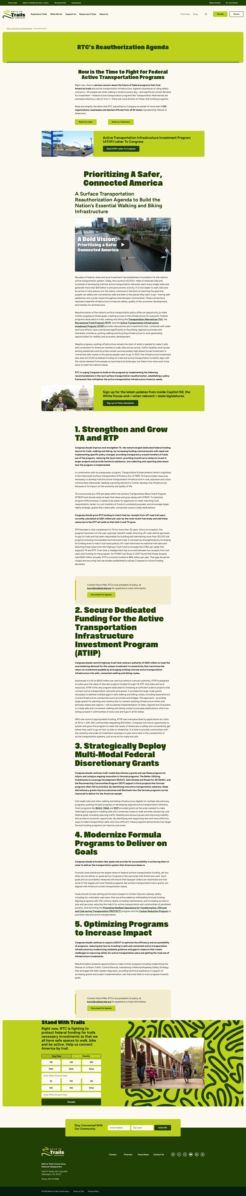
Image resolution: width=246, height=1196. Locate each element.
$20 (51, 1088)
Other (91, 1069)
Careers (112, 1154)
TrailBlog (76, 3)
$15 (91, 1081)
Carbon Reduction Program (153, 911)
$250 (71, 1069)
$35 (71, 1062)
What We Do (56, 14)
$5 (51, 1081)
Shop (195, 14)
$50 (91, 1062)
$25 (71, 1088)
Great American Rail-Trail (36, 3)
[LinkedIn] (197, 1154)
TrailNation (60, 3)
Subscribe (162, 1127)
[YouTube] (191, 1154)
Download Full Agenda (101, 595)
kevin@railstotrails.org (99, 588)
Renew (236, 14)
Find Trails (185, 14)
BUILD (99, 808)
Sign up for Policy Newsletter (120, 403)
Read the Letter (86, 122)
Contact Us (158, 1154)
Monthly (86, 1056)
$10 (71, 1081)
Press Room (214, 3)
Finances (128, 1154)
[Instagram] (185, 1154)
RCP (116, 808)
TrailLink (12, 3)
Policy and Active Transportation (19, 28)
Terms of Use (78, 1191)
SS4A (106, 808)
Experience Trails (39, 14)
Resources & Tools (87, 14)
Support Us (70, 14)
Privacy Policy (93, 1191)
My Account (232, 3)
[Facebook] (173, 1154)
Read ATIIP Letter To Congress (121, 148)
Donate (220, 14)
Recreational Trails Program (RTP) (93, 322)
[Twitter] (179, 1154)
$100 (51, 1069)
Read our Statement (121, 122)
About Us (103, 14)
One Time (56, 1056)
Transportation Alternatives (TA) (145, 319)
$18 (51, 1062)
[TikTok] (202, 1154)
